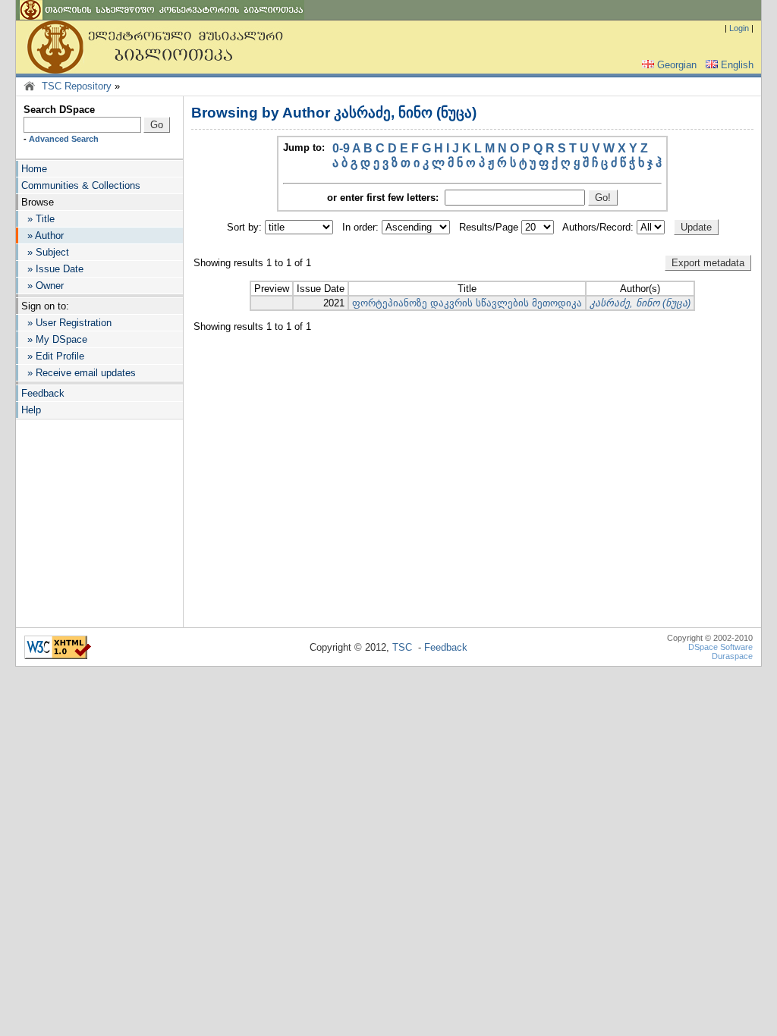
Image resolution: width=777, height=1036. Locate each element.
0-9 (341, 148)
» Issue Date (52, 269)
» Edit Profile (52, 356)
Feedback (42, 393)
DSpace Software (720, 646)
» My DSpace (54, 339)
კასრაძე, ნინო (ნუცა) (640, 303)
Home (34, 168)
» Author (42, 235)
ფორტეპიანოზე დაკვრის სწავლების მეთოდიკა (467, 303)
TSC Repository (77, 86)
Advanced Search (64, 138)
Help (31, 410)
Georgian (677, 65)
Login (739, 28)
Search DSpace (59, 109)
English (737, 65)
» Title (38, 218)
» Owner (42, 285)
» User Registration (66, 322)
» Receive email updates (78, 372)
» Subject (45, 252)
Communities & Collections (80, 185)
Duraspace (732, 656)
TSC (402, 647)
